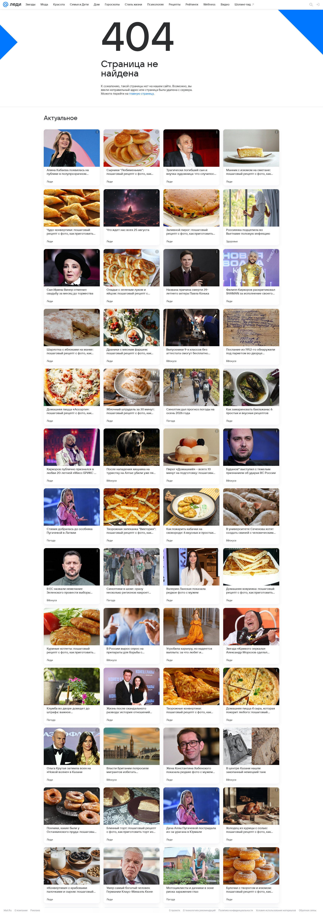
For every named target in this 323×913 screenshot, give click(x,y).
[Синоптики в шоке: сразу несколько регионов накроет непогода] (132, 576)
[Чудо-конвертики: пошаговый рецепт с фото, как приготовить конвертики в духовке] (72, 217)
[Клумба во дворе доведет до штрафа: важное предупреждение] (72, 696)
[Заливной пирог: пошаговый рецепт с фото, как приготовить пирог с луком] (191, 217)
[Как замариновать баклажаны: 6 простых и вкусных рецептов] (251, 397)
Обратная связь (307, 910)
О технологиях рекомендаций (199, 910)
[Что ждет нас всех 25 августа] (132, 217)
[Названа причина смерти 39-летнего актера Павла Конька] (191, 277)
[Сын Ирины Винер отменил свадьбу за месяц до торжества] (72, 277)
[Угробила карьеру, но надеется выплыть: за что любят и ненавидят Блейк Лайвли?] (191, 636)
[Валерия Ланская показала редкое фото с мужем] (191, 576)
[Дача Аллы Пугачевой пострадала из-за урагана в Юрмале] (191, 815)
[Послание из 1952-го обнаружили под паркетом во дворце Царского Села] (251, 337)
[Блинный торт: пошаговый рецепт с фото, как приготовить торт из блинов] (132, 815)
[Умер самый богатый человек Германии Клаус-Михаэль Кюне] (132, 875)
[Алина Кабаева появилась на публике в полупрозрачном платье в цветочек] (72, 157)
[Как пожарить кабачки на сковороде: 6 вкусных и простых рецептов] (191, 516)
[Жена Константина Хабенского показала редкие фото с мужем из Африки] (191, 756)
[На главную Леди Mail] (14, 4)
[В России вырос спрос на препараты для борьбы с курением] (132, 636)
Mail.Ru (8, 910)
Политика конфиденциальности (236, 910)
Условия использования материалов (276, 910)
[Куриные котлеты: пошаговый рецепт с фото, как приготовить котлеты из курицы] (72, 636)
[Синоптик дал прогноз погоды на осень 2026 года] (191, 397)
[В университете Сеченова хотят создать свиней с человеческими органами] (251, 516)
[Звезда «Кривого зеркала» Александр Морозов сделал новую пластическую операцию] (251, 636)
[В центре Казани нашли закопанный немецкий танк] (251, 756)
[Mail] (5, 4)
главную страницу (141, 93)
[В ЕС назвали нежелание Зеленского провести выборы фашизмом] (72, 576)
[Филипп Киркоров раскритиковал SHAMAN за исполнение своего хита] (251, 277)
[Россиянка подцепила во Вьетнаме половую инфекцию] (251, 217)
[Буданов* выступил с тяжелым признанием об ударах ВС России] (251, 456)
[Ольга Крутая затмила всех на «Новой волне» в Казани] (72, 756)
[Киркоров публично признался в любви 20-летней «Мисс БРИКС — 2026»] (72, 456)
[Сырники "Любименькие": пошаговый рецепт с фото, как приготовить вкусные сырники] (132, 157)
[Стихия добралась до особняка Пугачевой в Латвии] (72, 516)
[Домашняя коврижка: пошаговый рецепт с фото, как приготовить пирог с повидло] (251, 576)
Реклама (35, 910)
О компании (21, 910)
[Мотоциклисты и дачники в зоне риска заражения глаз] (191, 875)
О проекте (174, 910)
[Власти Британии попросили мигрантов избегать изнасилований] (132, 756)
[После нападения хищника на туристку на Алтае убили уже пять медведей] (132, 456)
